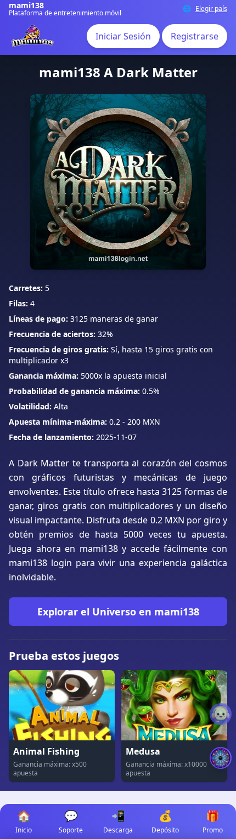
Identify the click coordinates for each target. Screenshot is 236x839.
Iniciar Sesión (123, 36)
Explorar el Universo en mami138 (118, 611)
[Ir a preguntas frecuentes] (221, 714)
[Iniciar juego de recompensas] (221, 758)
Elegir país (211, 8)
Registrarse (194, 36)
